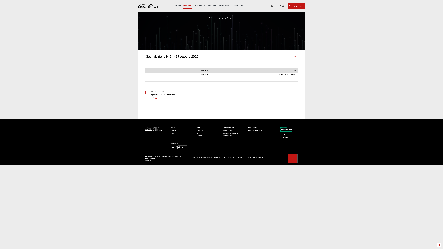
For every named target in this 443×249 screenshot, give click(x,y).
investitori (212, 5)
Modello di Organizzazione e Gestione (239, 157)
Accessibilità (222, 157)
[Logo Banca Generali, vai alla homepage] (152, 6)
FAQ (172, 133)
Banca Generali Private (255, 130)
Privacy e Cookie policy (209, 157)
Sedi (198, 133)
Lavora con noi (227, 130)
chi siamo (177, 5)
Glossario (174, 130)
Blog (243, 5)
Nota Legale (197, 157)
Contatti (199, 136)
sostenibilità (200, 5)
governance (187, 5)
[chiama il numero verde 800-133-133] (286, 129)
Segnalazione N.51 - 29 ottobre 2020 (172, 56)
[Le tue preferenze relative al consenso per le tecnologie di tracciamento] (439, 245)
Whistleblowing (258, 157)
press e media (224, 5)
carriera (235, 5)
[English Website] (283, 6)
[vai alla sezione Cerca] (279, 6)
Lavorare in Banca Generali (231, 133)
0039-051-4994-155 (286, 137)
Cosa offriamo (227, 136)
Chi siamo (200, 130)
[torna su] (293, 158)
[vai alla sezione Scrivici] (272, 6)
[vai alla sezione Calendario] (276, 6)
